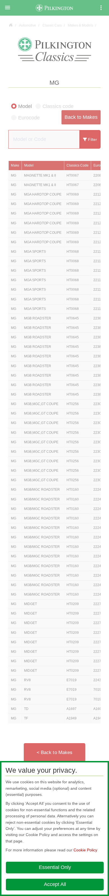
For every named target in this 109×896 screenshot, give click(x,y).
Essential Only (55, 867)
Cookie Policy (85, 850)
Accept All (55, 884)
